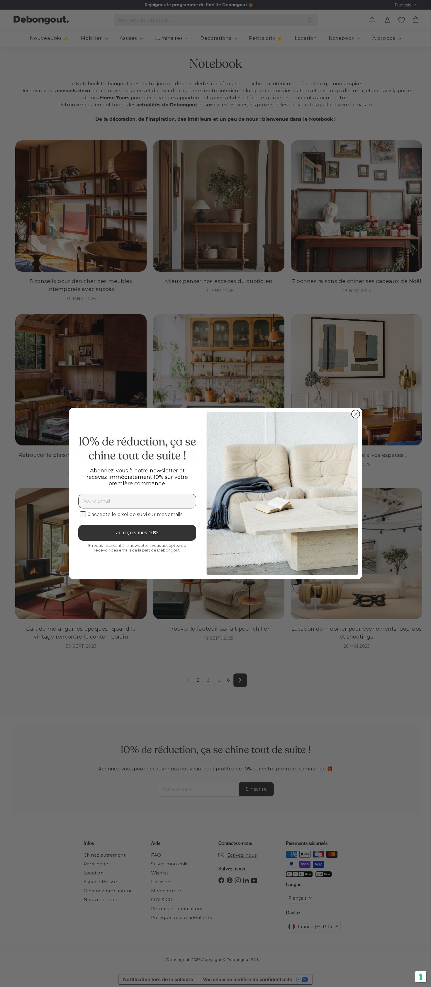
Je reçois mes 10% (137, 532)
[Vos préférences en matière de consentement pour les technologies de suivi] (420, 976)
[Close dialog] (356, 414)
